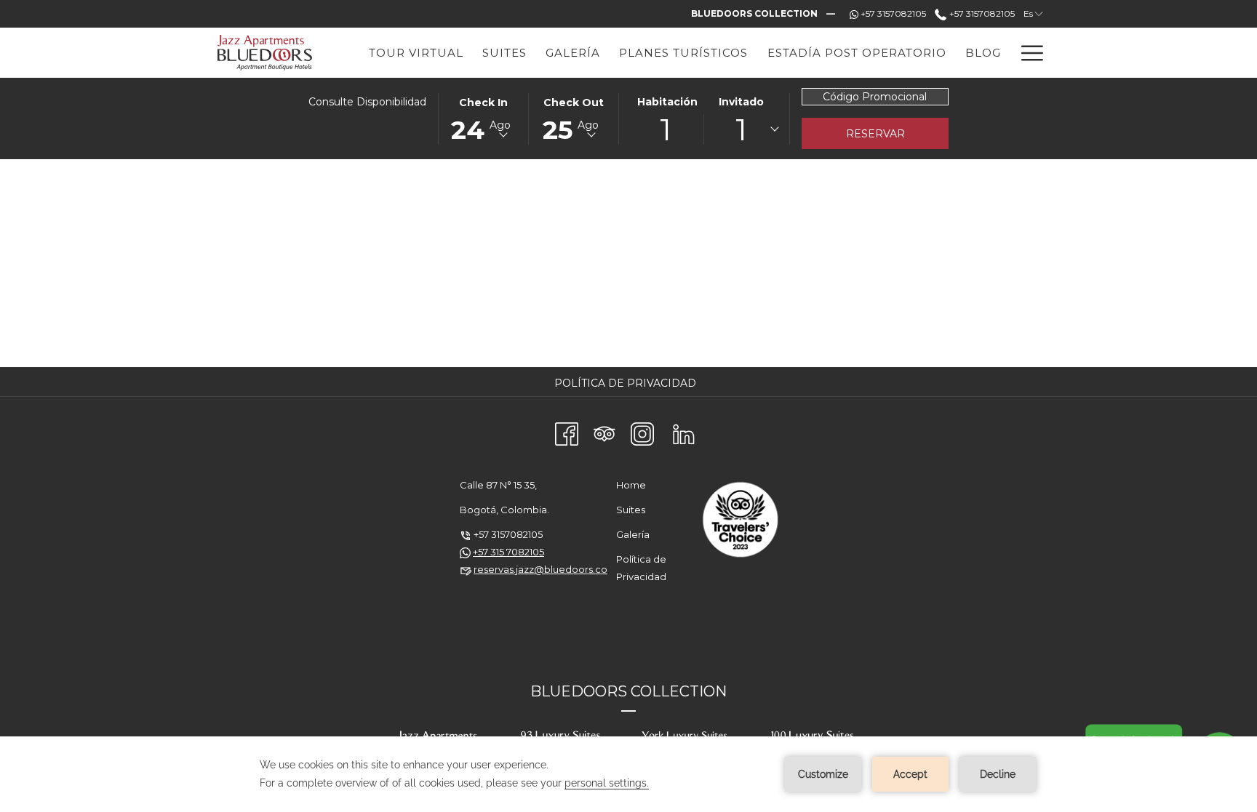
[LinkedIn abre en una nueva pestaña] (684, 431)
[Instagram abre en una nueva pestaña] (642, 431)
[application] (628, 774)
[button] (483, 117)
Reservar (875, 133)
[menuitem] (627, 383)
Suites (630, 509)
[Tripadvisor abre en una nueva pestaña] (604, 431)
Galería (633, 534)
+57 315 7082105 (508, 552)
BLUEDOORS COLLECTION (628, 691)
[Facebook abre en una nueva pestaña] (566, 431)
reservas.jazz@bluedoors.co (540, 569)
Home (631, 485)
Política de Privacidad (627, 383)
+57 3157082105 (980, 13)
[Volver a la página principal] (265, 53)
